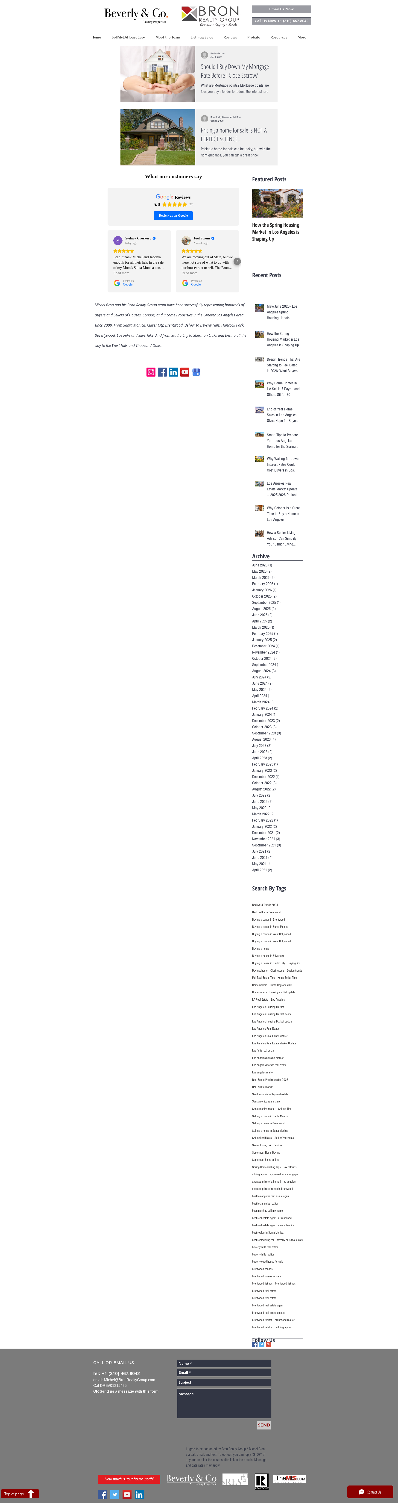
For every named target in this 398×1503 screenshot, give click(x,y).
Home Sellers (259, 985)
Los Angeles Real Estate (265, 1029)
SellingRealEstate (262, 1138)
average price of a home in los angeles (274, 1182)
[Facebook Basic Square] (255, 1344)
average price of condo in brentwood (272, 1189)
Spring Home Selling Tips (266, 1167)
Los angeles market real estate (269, 1065)
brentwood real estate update (268, 1313)
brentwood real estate (264, 1291)
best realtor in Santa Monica (268, 1233)
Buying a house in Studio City (268, 963)
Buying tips (294, 963)
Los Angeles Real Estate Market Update (274, 1043)
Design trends (294, 971)
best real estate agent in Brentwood (272, 1218)
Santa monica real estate (266, 1101)
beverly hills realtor (263, 1254)
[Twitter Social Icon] (114, 1494)
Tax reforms (289, 1167)
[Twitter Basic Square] (261, 1344)
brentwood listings (262, 1283)
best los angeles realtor (265, 1203)
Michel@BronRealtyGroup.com (129, 1380)
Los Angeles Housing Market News (271, 1014)
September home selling (265, 1160)
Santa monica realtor (263, 1109)
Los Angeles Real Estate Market (269, 1036)
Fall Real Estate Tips (263, 978)
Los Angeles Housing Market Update (272, 1021)
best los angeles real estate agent (271, 1196)
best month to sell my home (267, 1211)
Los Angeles (278, 1000)
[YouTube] (184, 372)
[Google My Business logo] (196, 372)
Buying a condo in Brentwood (268, 920)
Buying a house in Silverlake (268, 956)
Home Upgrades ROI (281, 985)
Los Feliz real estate (263, 1050)
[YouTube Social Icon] (127, 1494)
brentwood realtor (262, 1320)
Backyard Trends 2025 (265, 905)
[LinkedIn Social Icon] (139, 1494)
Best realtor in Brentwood (266, 912)
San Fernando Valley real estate (270, 1094)
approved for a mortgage (284, 1174)
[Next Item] (295, 203)
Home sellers (259, 992)
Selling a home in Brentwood (268, 1123)
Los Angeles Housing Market (268, 1007)
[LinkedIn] (173, 372)
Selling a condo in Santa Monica (270, 1116)
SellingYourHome (284, 1138)
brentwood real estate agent (267, 1305)
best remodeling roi (263, 1240)
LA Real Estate (260, 1000)
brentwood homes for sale (266, 1276)
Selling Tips (284, 1109)
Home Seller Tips (287, 978)
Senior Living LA (261, 1145)
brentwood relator (262, 1327)
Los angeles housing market (268, 1058)
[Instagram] (150, 372)
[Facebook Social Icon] (102, 1494)
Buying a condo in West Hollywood (271, 934)
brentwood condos (262, 1269)
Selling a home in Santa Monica (270, 1131)
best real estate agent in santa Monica (273, 1225)
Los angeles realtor (263, 1072)
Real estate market (262, 1087)
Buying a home (260, 949)
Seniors (278, 1145)
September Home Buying (266, 1153)
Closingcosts (277, 971)
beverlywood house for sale (267, 1262)
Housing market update (282, 992)
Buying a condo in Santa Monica (270, 927)
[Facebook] (162, 372)
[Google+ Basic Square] (268, 1344)
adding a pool (259, 1174)
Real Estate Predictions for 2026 (270, 1080)
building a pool (283, 1327)
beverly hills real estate (290, 1240)
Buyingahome (260, 971)
